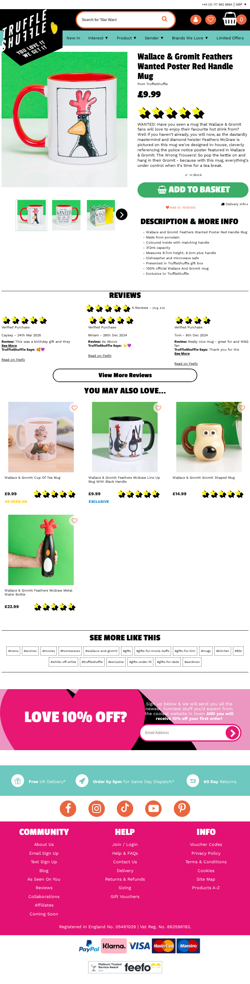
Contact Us (125, 862)
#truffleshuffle (92, 662)
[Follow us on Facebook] (68, 808)
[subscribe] (232, 732)
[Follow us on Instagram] (96, 808)
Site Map (206, 879)
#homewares (70, 651)
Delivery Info (236, 204)
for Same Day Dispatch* (133, 781)
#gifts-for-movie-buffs (152, 651)
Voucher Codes (206, 844)
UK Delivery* (47, 781)
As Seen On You (43, 879)
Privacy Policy (205, 853)
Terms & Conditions (206, 862)
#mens (13, 651)
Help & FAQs (125, 853)
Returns (220, 781)
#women (30, 651)
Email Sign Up (44, 853)
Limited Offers (230, 38)
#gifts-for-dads (168, 662)
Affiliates (44, 905)
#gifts (127, 651)
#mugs (206, 651)
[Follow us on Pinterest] (182, 808)
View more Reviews (125, 375)
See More (9, 346)
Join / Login (125, 844)
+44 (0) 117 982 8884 (217, 4)
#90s (238, 651)
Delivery (125, 870)
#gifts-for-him (185, 651)
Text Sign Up (44, 862)
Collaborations (43, 896)
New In (73, 38)
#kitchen (222, 651)
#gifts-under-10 (140, 662)
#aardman (192, 662)
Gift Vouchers (125, 896)
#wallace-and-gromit (101, 651)
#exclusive (116, 662)
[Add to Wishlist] (74, 408)
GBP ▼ (241, 4)
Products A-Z (206, 888)
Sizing (125, 888)
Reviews (44, 888)
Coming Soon (44, 914)
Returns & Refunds (125, 879)
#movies (48, 651)
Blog (43, 870)
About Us (44, 844)
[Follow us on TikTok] (125, 808)
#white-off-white (63, 662)
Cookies (206, 870)
